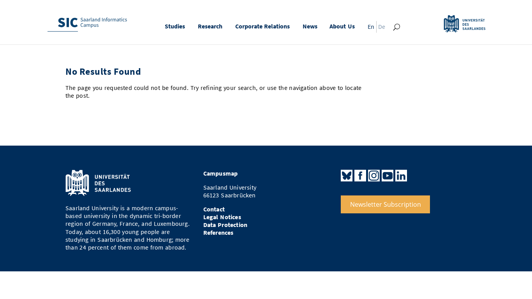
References (218, 232)
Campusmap (220, 173)
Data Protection (225, 225)
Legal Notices (222, 217)
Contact (214, 209)
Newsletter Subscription (385, 204)
